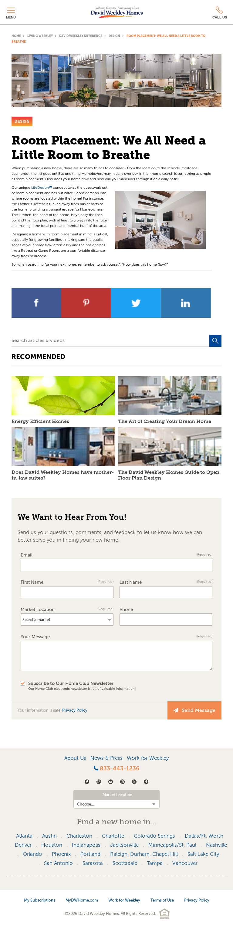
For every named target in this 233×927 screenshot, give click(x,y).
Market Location (67, 609)
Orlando (32, 854)
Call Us (219, 17)
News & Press (106, 758)
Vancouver (185, 863)
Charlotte (113, 836)
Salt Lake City (203, 854)
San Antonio (58, 863)
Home (16, 36)
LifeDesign (41, 187)
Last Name (166, 582)
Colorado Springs (154, 836)
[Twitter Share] (136, 316)
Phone (126, 609)
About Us (75, 758)
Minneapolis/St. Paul (172, 845)
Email (116, 555)
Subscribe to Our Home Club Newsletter (82, 686)
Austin (49, 836)
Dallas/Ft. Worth (204, 836)
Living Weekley (40, 36)
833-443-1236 (119, 769)
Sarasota (93, 863)
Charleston (79, 836)
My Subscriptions (39, 900)
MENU (11, 17)
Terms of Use (162, 900)
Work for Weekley (148, 758)
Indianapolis (86, 845)
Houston (51, 845)
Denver (23, 845)
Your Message (116, 637)
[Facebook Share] (37, 316)
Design (114, 36)
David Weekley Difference (80, 36)
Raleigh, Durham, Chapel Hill (144, 854)
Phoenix (61, 854)
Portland (90, 854)
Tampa (155, 863)
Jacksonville (124, 845)
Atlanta (24, 836)
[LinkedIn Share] (186, 316)
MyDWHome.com (82, 900)
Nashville (216, 845)
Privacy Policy (74, 710)
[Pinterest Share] (87, 316)
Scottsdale (125, 863)
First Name (67, 582)
